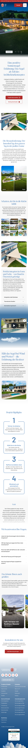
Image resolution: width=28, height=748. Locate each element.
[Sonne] (16, 52)
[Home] (3, 5)
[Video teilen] (24, 320)
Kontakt (18, 5)
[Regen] (18, 52)
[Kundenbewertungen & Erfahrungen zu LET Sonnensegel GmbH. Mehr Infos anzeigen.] (14, 735)
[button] (25, 5)
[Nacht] (21, 52)
